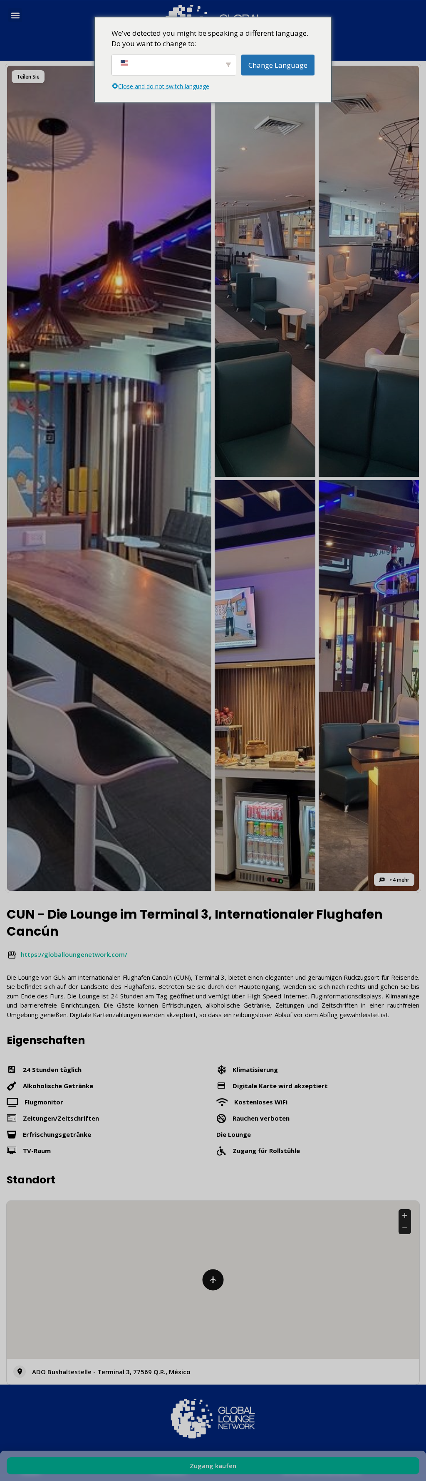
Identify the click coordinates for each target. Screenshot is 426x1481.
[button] (15, 15)
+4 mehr (398, 879)
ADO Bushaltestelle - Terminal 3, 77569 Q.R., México (111, 1372)
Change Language (277, 64)
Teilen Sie (28, 76)
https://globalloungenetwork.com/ (74, 954)
